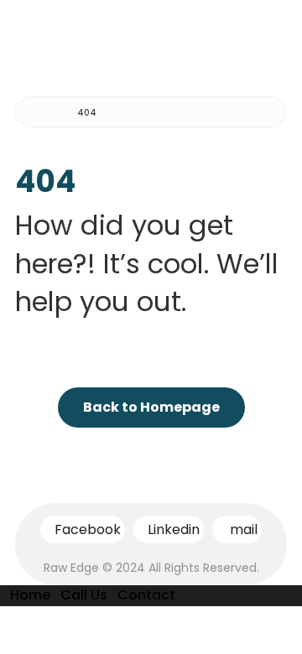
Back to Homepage (151, 407)
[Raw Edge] (40, 112)
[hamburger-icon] (266, 38)
